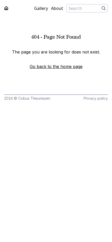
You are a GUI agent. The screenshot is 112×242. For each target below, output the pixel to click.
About (57, 8)
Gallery (41, 8)
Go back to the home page (56, 66)
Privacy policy (96, 98)
